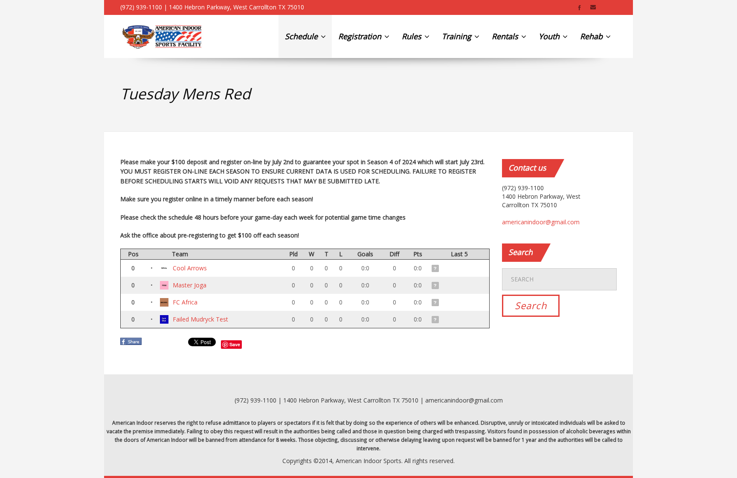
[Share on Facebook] (131, 344)
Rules (413, 36)
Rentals (506, 36)
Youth (550, 36)
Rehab (592, 36)
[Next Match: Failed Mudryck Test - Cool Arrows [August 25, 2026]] (436, 268)
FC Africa (185, 302)
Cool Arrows (190, 268)
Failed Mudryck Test (200, 319)
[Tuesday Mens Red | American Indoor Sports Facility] (161, 36)
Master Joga (189, 285)
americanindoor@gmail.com (541, 222)
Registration (360, 36)
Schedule (302, 36)
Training (457, 36)
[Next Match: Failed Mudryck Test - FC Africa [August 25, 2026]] (436, 302)
